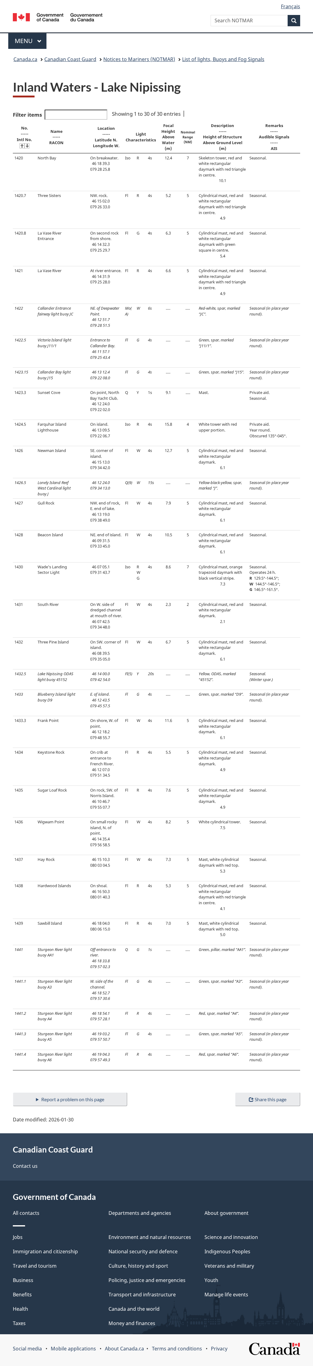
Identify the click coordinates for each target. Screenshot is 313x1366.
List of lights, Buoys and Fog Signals (223, 59)
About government (226, 1213)
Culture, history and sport (138, 1265)
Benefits (22, 1294)
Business (23, 1280)
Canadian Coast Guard (70, 59)
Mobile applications (73, 1348)
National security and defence (143, 1251)
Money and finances (132, 1323)
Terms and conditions (177, 1348)
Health (20, 1309)
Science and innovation (231, 1237)
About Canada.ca (124, 1348)
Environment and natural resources (150, 1237)
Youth (211, 1280)
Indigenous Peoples (227, 1251)
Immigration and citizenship (45, 1251)
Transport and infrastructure (142, 1294)
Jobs (18, 1237)
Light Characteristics (141, 137)
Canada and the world (134, 1309)
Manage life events (226, 1294)
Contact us (25, 1166)
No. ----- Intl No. (24, 133)
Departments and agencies (140, 1213)
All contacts (26, 1213)
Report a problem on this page (72, 1099)
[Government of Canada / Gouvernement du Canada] (57, 18)
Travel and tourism (35, 1265)
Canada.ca (25, 59)
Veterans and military (229, 1265)
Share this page (270, 1099)
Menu (24, 41)
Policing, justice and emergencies (147, 1280)
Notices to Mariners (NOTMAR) (139, 59)
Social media (27, 1348)
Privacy (219, 1348)
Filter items (27, 114)
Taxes (19, 1323)
